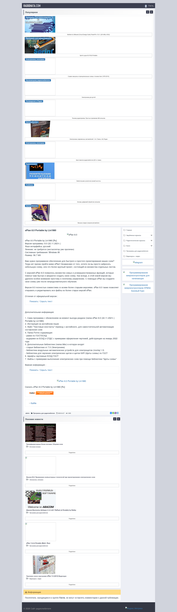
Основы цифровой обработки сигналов (88, 202)
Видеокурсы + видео (35, 578)
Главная (129, 230)
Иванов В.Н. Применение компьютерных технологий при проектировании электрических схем (60, 477)
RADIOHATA (32, 5)
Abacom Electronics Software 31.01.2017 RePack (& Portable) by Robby (51, 510)
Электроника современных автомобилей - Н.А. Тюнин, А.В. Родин (89, 139)
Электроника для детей (88, 97)
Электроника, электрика (36, 479)
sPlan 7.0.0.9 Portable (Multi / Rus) (38, 543)
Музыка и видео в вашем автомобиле (88, 223)
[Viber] (115, 413)
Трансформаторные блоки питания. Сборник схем (44, 444)
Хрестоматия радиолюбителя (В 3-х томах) (88, 160)
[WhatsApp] (113, 413)
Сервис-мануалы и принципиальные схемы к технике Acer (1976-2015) (88, 76)
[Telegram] (118, 413)
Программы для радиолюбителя (44, 413)
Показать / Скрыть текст (41, 301)
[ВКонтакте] (111, 413)
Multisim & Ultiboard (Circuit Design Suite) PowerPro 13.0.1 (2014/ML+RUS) (88, 34)
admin (28, 413)
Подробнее (72, 452)
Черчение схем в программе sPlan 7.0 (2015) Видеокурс (46, 576)
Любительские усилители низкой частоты (88, 181)
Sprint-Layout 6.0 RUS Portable (88, 55)
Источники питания (35, 447)
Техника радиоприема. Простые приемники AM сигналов (88, 118)
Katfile (33, 403)
